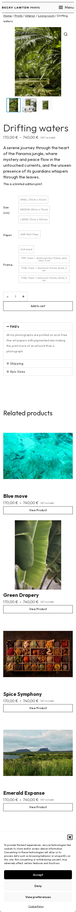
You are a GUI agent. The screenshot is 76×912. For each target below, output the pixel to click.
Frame (8, 265)
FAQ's (14, 326)
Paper (7, 235)
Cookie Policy (36, 906)
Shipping (16, 363)
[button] (70, 837)
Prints (18, 16)
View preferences (38, 897)
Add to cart (38, 306)
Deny (38, 886)
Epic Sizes (17, 372)
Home (7, 16)
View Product (38, 510)
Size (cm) (6, 210)
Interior (30, 16)
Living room (46, 16)
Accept (38, 875)
